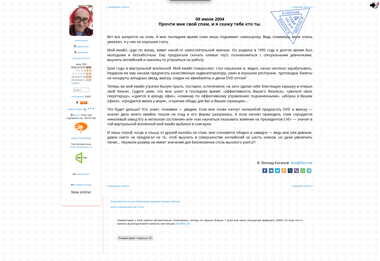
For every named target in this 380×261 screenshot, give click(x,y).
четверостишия (83, 184)
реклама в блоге (81, 58)
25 (84, 80)
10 (81, 73)
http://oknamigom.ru (81, 146)
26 (87, 80)
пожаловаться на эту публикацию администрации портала (145, 201)
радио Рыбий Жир (81, 138)
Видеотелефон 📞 (77, 109)
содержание (82, 46)
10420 (88, 96)
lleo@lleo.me (301, 162)
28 (72, 83)
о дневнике (82, 52)
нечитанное (81, 40)
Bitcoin (76, 115)
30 (78, 83)
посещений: (77, 96)
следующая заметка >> (303, 7)
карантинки (83, 173)
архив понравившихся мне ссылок (127, 207)
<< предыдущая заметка (117, 7)
